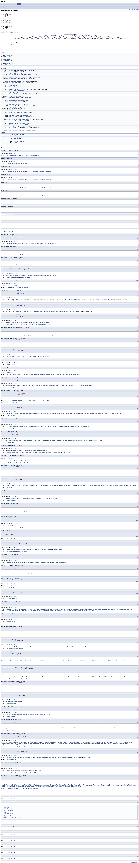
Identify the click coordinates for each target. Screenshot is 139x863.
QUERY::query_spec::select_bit (35, 786)
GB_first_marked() (9, 345)
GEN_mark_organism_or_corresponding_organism (18, 74)
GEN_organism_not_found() (49, 275)
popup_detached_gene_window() (122, 743)
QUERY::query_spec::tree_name (60, 786)
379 (7, 828)
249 (7, 383)
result (30, 264)
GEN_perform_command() (32, 452)
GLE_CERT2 (6, 60)
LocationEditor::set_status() (26, 226)
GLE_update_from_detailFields (14, 107)
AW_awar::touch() (126, 676)
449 (7, 496)
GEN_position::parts (5, 610)
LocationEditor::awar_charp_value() (12, 609)
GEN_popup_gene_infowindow (14, 128)
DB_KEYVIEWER (120, 742)
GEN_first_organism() (104, 299)
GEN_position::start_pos (41, 610)
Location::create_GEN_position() (35, 609)
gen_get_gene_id (12, 71)
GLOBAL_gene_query (18, 137)
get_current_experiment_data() (54, 452)
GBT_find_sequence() (54, 413)
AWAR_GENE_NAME (25, 243)
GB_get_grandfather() (10, 254)
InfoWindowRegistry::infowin (46, 743)
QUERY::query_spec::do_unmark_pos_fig (112, 784)
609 (7, 858)
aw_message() (13, 243)
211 (7, 354)
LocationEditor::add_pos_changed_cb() (22, 676)
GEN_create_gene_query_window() (35, 374)
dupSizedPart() (51, 609)
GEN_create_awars (12, 93)
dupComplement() (44, 609)
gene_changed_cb (12, 115)
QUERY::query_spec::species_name (48, 786)
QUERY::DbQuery (10, 137)
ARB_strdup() (8, 243)
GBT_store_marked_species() (36, 299)
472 (7, 201)
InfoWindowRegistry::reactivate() (36, 770)
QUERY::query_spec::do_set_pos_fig (81, 784)
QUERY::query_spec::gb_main (6, 785)
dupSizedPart (11, 109)
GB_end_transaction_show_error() (20, 646)
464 (7, 840)
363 (7, 448)
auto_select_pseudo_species (14, 89)
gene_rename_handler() (27, 462)
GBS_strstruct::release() (38, 573)
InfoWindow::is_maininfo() (78, 743)
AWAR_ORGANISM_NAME (34, 243)
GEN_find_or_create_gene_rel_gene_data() (101, 660)
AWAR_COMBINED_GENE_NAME (29, 426)
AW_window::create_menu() (112, 742)
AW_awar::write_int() (81, 610)
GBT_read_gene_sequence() (64, 413)
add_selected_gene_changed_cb (15, 81)
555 (7, 538)
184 (7, 320)
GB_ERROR (6, 74)
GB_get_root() (14, 311)
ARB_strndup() (8, 413)
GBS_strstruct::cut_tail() (10, 573)
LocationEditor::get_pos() (85, 646)
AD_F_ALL (6, 55)
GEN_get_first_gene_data (13, 77)
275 (7, 411)
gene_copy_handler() (10, 462)
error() (7, 275)
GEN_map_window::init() (22, 788)
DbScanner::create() (70, 742)
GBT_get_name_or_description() (31, 254)
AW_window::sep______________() (7, 728)
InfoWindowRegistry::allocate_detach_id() (13, 757)
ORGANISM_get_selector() (53, 335)
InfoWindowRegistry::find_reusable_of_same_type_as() (31, 757)
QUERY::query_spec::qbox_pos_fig (116, 785)
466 (7, 852)
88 (7, 273)
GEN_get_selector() (17, 743)
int (36, 74)
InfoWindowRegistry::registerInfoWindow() (9, 744)
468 (7, 169)
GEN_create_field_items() (11, 163)
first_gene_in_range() (19, 324)
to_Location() (49, 549)
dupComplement (12, 111)
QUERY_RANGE (35, 77)
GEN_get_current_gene (13, 79)
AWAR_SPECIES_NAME (32, 385)
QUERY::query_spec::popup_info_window (102, 785)
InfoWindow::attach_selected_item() (34, 742)
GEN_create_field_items (13, 124)
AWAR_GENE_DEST (38, 440)
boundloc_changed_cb (13, 116)
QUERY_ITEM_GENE (6, 806)
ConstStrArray (11, 516)
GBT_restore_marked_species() (11, 285)
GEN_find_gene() (14, 264)
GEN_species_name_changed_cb (15, 88)
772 (7, 658)
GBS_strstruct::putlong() (27, 573)
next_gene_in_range (7, 815)
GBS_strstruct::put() (18, 573)
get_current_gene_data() (66, 452)
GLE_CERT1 (6, 59)
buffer (34, 413)
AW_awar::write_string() (52, 243)
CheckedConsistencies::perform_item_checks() (59, 374)
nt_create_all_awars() (10, 442)
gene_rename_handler (13, 97)
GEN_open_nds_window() (45, 374)
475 (7, 224)
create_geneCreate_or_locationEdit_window (17, 119)
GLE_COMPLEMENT (7, 62)
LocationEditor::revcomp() (35, 218)
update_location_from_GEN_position (15, 105)
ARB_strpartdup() (9, 585)
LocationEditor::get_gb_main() (73, 646)
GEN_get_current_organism (14, 94)
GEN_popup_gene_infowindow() (12, 746)
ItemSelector (5, 86)
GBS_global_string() (42, 243)
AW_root (21, 70)
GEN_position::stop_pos (61, 610)
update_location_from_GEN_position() (49, 218)
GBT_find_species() (40, 385)
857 (7, 686)
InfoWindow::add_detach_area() (15, 742)
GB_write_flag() (11, 275)
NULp (23, 134)
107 (7, 798)
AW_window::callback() (62, 742)
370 (7, 458)
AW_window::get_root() (41, 498)
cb (36, 81)
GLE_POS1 (6, 56)
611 (7, 547)
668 (7, 607)
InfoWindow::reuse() (86, 757)
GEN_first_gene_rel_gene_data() (24, 345)
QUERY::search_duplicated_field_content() (22, 786)
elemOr (10, 104)
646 (7, 571)
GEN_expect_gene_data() (61, 299)
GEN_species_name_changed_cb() (82, 440)
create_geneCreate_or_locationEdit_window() (15, 155)
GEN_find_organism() (21, 264)
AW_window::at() (24, 742)
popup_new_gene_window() (22, 163)
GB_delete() (30, 714)
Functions (134, 9)
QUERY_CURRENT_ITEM (28, 300)
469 (7, 177)
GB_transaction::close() (21, 714)
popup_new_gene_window (13, 126)
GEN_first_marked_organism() (79, 299)
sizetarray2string (12, 108)
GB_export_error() (27, 299)
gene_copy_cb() (9, 487)
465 (7, 846)
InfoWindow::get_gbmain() (46, 757)
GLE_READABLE (7, 64)
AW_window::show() (34, 744)
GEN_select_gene (12, 70)
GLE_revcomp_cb (12, 113)
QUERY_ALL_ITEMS (19, 300)
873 (7, 725)
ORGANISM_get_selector (8, 817)
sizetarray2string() (32, 610)
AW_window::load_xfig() (87, 743)
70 (7, 262)
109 (7, 283)
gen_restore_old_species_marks (15, 75)
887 (7, 755)
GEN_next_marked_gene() (16, 356)
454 (7, 509)
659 (7, 596)
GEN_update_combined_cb (14, 92)
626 (7, 560)
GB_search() (48, 472)
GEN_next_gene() (9, 356)
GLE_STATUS (6, 66)
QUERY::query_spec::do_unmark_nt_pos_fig (96, 784)
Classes (129, 9)
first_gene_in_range (12, 82)
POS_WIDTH (16, 139)
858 (7, 699)
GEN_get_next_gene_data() (23, 287)
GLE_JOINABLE (7, 63)
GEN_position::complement (24, 609)
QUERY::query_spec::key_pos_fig (70, 785)
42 (7, 161)
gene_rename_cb (12, 100)
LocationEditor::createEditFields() (32, 171)
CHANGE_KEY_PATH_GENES (8, 810)
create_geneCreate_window (14, 122)
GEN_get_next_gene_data (13, 78)
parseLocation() (129, 609)
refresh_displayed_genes (13, 85)
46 (7, 241)
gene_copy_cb (11, 101)
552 (7, 523)
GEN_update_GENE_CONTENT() (29, 324)
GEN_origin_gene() (59, 385)
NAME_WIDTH (16, 138)
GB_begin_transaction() (32, 472)
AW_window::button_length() (52, 742)
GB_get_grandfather (19, 817)
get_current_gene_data (13, 96)
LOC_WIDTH (16, 142)
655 (7, 583)
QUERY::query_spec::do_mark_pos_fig (38, 784)
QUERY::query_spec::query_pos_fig (129, 785)
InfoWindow (34, 127)
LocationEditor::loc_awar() (39, 549)
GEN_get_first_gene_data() (25, 277)
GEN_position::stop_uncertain (72, 610)
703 (7, 619)
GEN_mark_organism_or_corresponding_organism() (117, 299)
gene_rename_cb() (10, 474)
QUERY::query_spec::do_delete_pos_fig (8, 784)
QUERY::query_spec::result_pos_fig (7, 786)
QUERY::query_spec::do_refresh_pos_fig (67, 784)
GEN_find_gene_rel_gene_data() (75, 472)
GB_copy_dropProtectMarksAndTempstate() (45, 485)
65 (7, 252)
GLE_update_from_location (14, 112)
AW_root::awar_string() (72, 440)
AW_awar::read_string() (47, 300)
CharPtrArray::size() (9, 525)
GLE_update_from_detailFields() (21, 551)
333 (7, 424)
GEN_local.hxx (8, 13)
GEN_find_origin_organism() (19, 275)
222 (7, 362)
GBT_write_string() (81, 485)
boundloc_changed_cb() (11, 324)
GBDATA (17, 70)
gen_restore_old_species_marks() (7, 300)
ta (81, 385)
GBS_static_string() (20, 549)
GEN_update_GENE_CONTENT (14, 90)
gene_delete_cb (12, 123)
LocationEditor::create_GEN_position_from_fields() (16, 171)
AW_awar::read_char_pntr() (98, 472)
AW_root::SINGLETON (72, 345)
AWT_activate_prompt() (23, 498)
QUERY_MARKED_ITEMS (37, 300)
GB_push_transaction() (34, 646)
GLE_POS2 (97, 609)
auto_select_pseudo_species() (11, 426)
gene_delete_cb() (47, 324)
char (29, 70)
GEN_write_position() (56, 646)
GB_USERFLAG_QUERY (16, 785)
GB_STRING (52, 472)
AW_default (25, 93)
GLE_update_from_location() (45, 171)
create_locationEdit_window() (24, 678)
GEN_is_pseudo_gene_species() (38, 275)
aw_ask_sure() (8, 714)
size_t (18, 104)
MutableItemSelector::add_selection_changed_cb (24, 335)
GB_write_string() (58, 472)
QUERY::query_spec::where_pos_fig (74, 786)
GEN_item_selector (17, 135)
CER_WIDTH (16, 141)
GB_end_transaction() (41, 472)
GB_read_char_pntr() (46, 413)
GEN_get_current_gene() (34, 345)
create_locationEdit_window (14, 120)
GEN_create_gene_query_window (15, 130)
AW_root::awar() (19, 243)
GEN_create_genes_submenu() (24, 772)
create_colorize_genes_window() (13, 374)
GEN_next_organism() (46, 311)
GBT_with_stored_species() (47, 299)
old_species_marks (17, 134)
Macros (132, 9)
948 (7, 768)
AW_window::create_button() (79, 742)
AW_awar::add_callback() (10, 335)
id (28, 73)
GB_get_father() (8, 311)
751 (7, 644)
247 (7, 370)
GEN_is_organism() (28, 275)
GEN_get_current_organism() (30, 322)
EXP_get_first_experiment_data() (13, 277)
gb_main (22, 73)
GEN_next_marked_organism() (36, 311)
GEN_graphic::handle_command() (38, 772)
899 (7, 740)
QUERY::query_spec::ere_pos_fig (125, 784)
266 (7, 398)
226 (7, 820)
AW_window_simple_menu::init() (45, 785)
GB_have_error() (66, 660)
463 (7, 834)
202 (7, 343)
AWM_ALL (10, 55)
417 (7, 483)
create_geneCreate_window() (12, 678)
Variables (137, 9)
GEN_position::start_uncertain (51, 610)
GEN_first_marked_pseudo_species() (92, 299)
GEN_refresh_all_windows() (10, 364)
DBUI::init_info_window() (56, 743)
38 (7, 153)
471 (7, 193)
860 (7, 712)
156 (7, 309)
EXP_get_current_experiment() (12, 452)
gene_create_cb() (36, 155)
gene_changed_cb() (39, 324)
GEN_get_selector (12, 86)
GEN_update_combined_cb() (12, 402)
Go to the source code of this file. (6, 44)
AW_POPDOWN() (33, 676)
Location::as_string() (9, 549)
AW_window (17, 100)
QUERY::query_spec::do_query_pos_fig (52, 784)
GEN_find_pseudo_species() (37, 400)
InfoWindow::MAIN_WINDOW (11, 770)
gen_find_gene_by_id (13, 73)
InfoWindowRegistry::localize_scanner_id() (100, 743)
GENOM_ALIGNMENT (97, 413)
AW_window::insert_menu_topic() (67, 743)
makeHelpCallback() (115, 676)
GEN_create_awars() (27, 155)
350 (7, 438)
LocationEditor (6, 49)
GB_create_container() (58, 485)
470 (7, 185)
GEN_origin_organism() (67, 385)
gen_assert (54, 299)
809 (7, 674)
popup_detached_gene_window (14, 127)
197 (7, 333)
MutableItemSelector (9, 135)
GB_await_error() (39, 413)
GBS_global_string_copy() (18, 254)
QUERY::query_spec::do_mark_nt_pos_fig (23, 784)
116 (7, 297)
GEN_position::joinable (109, 609)
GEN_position (35, 105)
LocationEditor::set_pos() (34, 562)
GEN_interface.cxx (13, 153)
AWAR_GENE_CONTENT (21, 413)
